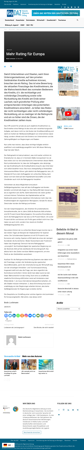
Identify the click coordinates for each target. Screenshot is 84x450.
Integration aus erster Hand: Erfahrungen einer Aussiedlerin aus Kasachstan (68, 253)
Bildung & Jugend (11, 25)
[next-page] (8, 379)
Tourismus (62, 20)
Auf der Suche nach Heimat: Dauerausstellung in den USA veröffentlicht (68, 278)
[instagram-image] (68, 143)
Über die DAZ (7, 4)
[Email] (38, 315)
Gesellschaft (51, 20)
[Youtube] (78, 7)
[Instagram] (64, 7)
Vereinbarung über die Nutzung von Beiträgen (40, 4)
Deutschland (9, 20)
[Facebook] (61, 7)
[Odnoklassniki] (22, 315)
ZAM (22, 25)
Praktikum (15, 4)
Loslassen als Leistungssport (14, 327)
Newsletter (57, 4)
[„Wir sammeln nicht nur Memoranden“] (28, 364)
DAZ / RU (29, 25)
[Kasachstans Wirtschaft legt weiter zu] (46, 364)
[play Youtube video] (68, 113)
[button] (77, 20)
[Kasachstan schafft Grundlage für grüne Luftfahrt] (11, 364)
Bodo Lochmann (10, 58)
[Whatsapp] (18, 315)
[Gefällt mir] (5, 66)
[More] (50, 315)
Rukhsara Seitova (72, 259)
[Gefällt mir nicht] (11, 66)
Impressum (23, 4)
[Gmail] (46, 315)
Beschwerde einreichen (32, 432)
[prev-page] (5, 379)
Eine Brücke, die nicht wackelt (44, 327)
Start (5, 29)
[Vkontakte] (30, 315)
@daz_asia (68, 126)
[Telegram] (71, 7)
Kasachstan (20, 20)
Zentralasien (30, 20)
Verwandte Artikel (12, 356)
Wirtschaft (40, 20)
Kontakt (64, 4)
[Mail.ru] (42, 315)
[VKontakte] (75, 7)
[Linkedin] (68, 7)
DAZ (69, 245)
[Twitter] (10, 315)
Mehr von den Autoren (32, 356)
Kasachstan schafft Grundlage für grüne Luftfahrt (10, 373)
